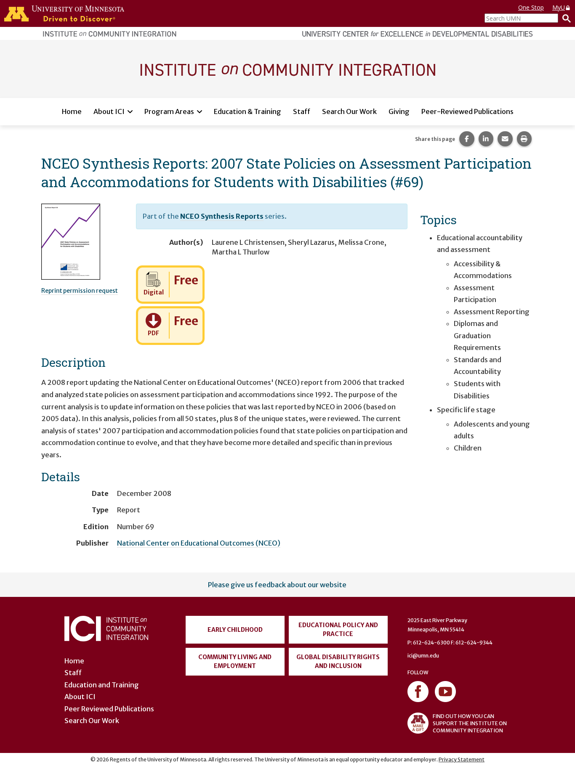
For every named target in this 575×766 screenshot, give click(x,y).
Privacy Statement (461, 759)
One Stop (531, 7)
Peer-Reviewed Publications (467, 111)
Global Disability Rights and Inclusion (338, 661)
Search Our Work (349, 111)
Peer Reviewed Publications (109, 709)
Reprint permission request (79, 290)
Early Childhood (235, 629)
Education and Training (101, 685)
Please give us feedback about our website (277, 584)
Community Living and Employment (235, 661)
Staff (301, 111)
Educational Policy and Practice (338, 629)
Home (72, 111)
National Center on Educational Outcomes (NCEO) (198, 543)
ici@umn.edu (423, 655)
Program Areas (169, 111)
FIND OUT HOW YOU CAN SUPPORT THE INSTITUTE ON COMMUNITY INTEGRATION (470, 723)
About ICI (109, 111)
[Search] (564, 18)
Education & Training (247, 111)
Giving (399, 111)
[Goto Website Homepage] (287, 68)
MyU (558, 7)
